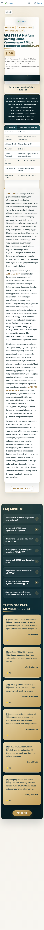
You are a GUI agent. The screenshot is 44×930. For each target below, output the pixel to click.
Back (9, 12)
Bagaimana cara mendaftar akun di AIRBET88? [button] (19, 540)
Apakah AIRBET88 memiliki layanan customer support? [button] (17, 582)
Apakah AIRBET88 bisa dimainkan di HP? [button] (20, 561)
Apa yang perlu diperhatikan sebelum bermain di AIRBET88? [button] (19, 593)
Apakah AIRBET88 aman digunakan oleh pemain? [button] (16, 529)
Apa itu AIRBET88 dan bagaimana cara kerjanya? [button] (20, 519)
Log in (39, 3)
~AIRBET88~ (22, 813)
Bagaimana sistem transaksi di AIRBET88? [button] (19, 572)
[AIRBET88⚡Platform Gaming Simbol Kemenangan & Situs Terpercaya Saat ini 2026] (9, 3)
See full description (21, 488)
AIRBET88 (10, 193)
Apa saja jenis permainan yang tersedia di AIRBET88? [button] (19, 550)
